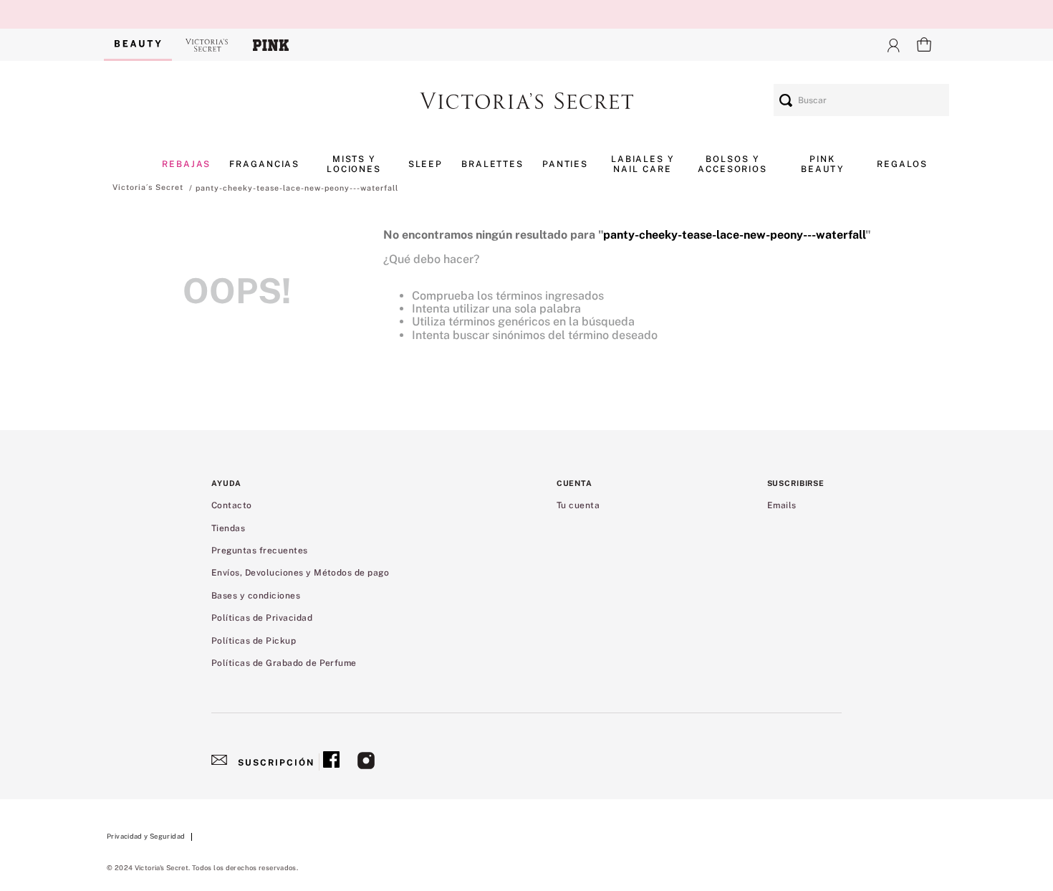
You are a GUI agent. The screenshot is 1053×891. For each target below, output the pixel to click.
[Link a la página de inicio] (148, 187)
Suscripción (276, 763)
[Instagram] (366, 762)
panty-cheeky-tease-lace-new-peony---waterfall (297, 188)
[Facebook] (331, 762)
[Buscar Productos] (786, 100)
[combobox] (861, 100)
